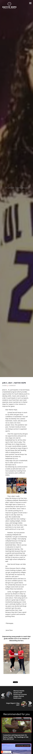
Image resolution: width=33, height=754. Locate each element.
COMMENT (12, 385)
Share (4, 385)
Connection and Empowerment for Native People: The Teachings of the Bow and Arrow (15, 737)
